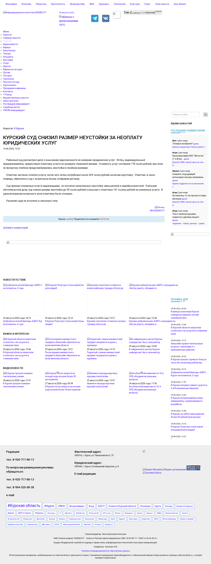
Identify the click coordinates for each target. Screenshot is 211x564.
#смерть (62, 519)
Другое (7, 66)
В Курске (7, 41)
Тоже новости (162, 4)
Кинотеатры (9, 50)
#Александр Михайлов (71, 524)
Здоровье (104, 4)
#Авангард (102, 519)
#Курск (49, 506)
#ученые (52, 519)
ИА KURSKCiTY (157, 210)
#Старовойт (94, 513)
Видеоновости (10, 44)
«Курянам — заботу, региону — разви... (189, 223)
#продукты (109, 524)
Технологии (119, 4)
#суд (91, 506)
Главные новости (11, 38)
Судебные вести (11, 107)
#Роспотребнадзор (169, 519)
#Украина (39, 513)
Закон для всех (11, 101)
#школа (185, 513)
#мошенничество (171, 513)
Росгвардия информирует (16, 104)
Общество (41, 4)
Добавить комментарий (15, 227)
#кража (11, 513)
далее (196, 144)
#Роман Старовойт (187, 519)
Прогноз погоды (11, 82)
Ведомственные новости (16, 98)
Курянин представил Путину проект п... (189, 147)
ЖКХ (91, 4)
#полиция (145, 506)
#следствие (145, 519)
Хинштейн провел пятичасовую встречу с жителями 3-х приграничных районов (187, 346)
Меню (6, 31)
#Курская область (24, 505)
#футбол (68, 513)
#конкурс (51, 513)
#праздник (129, 513)
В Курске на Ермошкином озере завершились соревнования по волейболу (187, 401)
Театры (7, 53)
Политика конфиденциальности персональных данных (105, 551)
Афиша (7, 47)
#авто (113, 519)
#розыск (149, 513)
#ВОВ (156, 519)
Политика (26, 4)
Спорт (147, 4)
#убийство (80, 513)
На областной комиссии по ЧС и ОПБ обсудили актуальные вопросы (145, 389)
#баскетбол (40, 519)
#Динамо (87, 524)
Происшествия (77, 4)
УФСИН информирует (14, 110)
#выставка (133, 519)
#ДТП (101, 506)
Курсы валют (9, 85)
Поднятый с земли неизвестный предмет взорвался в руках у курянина (103, 355)
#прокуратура (32, 524)
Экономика (11, 4)
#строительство (13, 519)
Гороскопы (8, 79)
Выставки (8, 60)
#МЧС (61, 506)
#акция (139, 513)
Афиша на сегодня (12, 69)
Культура (135, 4)
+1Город (7, 94)
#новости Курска (184, 506)
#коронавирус (77, 506)
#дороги (122, 519)
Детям (6, 72)
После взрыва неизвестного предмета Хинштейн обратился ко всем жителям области (62, 355)
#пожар (168, 506)
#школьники (89, 519)
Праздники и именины (14, 88)
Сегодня (7, 75)
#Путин (118, 513)
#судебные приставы (15, 524)
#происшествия (75, 519)
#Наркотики (27, 519)
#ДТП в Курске (24, 513)
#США (56, 524)
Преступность (58, 4)
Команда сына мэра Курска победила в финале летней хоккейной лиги (185, 314)
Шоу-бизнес (180, 4)
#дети (157, 506)
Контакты (8, 91)
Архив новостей (181, 123)
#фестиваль (46, 524)
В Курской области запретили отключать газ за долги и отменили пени (18, 355)
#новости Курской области (122, 506)
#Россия (107, 513)
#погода (98, 524)
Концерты (8, 57)
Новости (7, 35)
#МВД (159, 513)
